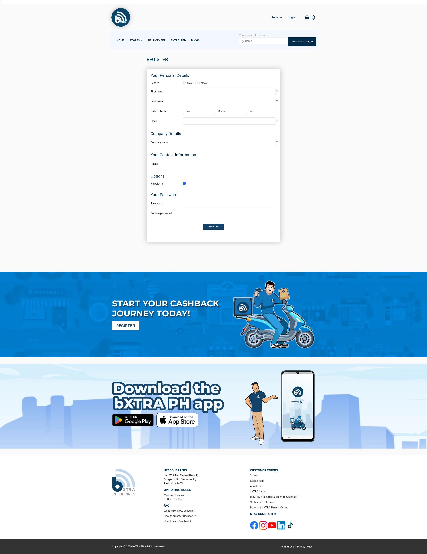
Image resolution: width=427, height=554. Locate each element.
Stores (254, 475)
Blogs (195, 40)
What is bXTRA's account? (179, 510)
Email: (154, 121)
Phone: (154, 163)
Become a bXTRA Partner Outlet (269, 507)
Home (120, 40)
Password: (157, 203)
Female (203, 83)
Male (190, 83)
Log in (292, 17)
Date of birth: (158, 111)
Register (277, 17)
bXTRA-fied (178, 40)
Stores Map (257, 480)
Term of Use (287, 546)
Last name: (157, 101)
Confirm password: (161, 213)
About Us (255, 486)
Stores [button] (135, 40)
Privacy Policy (304, 546)
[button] (314, 17)
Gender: (155, 83)
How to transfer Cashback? (180, 516)
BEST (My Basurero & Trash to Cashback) (274, 496)
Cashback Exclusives (262, 502)
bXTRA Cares (258, 491)
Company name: (160, 142)
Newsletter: (157, 183)
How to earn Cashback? (177, 521)
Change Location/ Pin (302, 41)
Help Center (156, 40)
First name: (157, 91)
